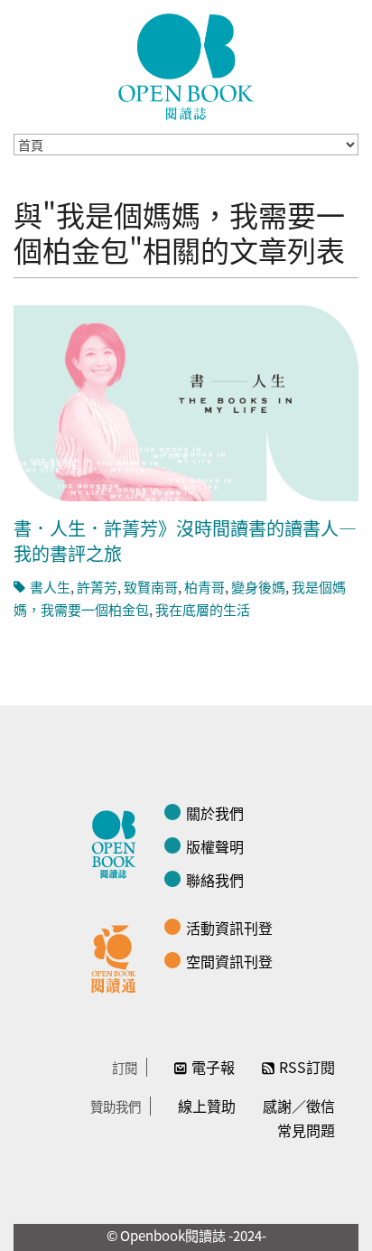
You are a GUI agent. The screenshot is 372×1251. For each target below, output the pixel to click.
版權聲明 (215, 846)
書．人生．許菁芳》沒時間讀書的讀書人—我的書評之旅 (185, 540)
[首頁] (186, 67)
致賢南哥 (151, 586)
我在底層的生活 (202, 609)
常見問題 (306, 1130)
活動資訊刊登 (229, 927)
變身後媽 (258, 586)
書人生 (50, 586)
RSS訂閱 (307, 1067)
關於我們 (215, 813)
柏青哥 (204, 586)
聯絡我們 (215, 880)
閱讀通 (118, 956)
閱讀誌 (118, 842)
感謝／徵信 (299, 1105)
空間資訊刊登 (229, 961)
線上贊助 (207, 1105)
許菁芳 (97, 586)
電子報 (213, 1067)
